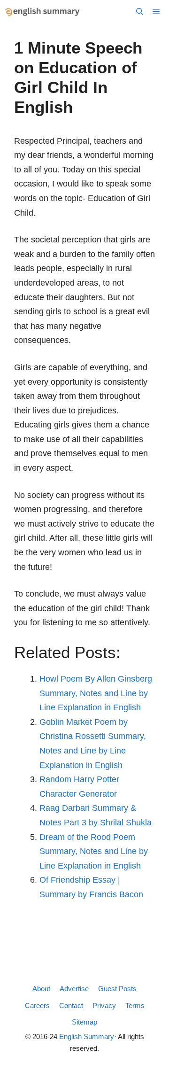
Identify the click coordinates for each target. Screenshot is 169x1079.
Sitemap (84, 1022)
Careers (37, 1005)
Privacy (104, 1005)
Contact (71, 1005)
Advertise (74, 989)
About (41, 989)
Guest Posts (117, 989)
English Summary (86, 1036)
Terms (135, 1005)
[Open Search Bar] (139, 12)
